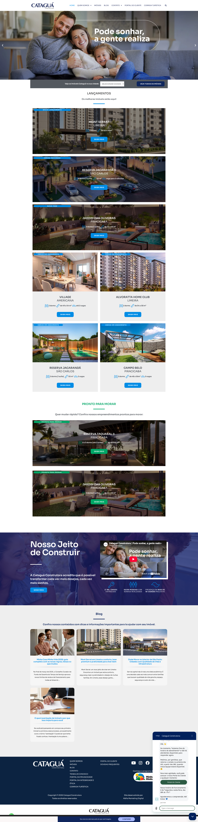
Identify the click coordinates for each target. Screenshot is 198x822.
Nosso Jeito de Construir (55, 548)
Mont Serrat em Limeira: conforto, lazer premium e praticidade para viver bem (99, 660)
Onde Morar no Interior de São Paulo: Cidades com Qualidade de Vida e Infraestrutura (145, 661)
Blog (99, 614)
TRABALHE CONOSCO (79, 774)
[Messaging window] (174, 772)
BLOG (106, 5)
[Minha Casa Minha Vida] (147, 777)
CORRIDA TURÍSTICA (152, 5)
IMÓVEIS (97, 5)
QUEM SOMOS (83, 5)
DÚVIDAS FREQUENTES (109, 764)
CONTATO (115, 5)
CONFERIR (126, 819)
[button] (2, 45)
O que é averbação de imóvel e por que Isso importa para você (52, 719)
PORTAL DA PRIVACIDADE (81, 777)
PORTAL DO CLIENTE (133, 5)
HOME (72, 5)
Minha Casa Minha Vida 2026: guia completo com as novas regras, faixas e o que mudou (52, 661)
